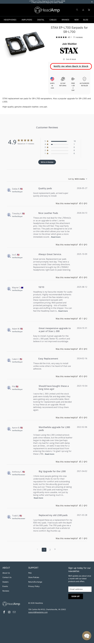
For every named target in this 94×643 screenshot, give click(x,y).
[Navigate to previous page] (38, 549)
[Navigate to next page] (55, 549)
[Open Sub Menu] (19, 19)
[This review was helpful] (80, 461)
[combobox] (77, 179)
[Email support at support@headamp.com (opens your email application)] (14, 612)
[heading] (14, 568)
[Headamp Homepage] (47, 10)
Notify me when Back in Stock (71, 66)
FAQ (30, 573)
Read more (55, 237)
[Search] (77, 10)
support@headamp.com (38, 612)
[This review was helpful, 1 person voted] (80, 318)
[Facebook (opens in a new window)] (4, 612)
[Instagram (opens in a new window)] (9, 612)
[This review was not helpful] (84, 318)
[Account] (83, 10)
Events (5, 586)
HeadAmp (39, 603)
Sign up (75, 596)
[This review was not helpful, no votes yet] (84, 203)
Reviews (5, 591)
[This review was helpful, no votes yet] (80, 203)
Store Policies (33, 577)
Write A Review (47, 162)
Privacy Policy (34, 586)
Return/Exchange (35, 582)
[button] (86, 635)
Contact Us (6, 577)
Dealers (5, 582)
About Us (6, 573)
